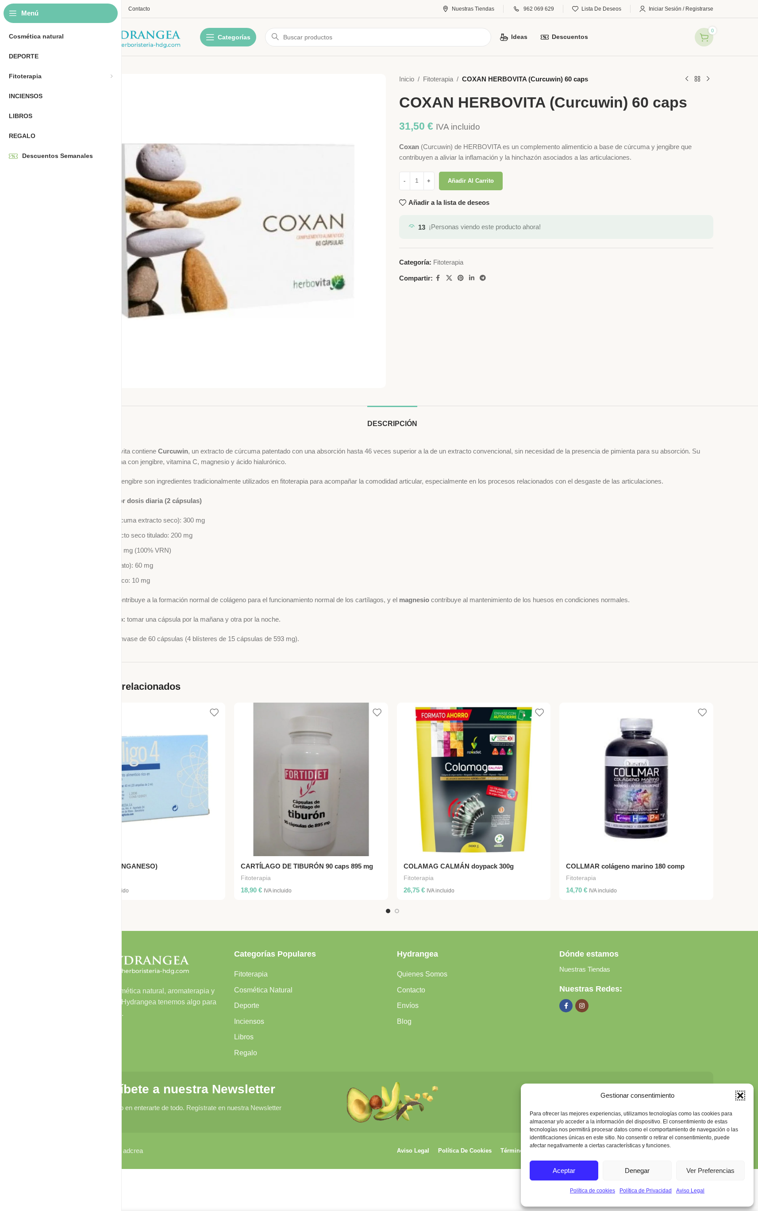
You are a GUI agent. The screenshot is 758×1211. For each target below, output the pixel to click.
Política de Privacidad (645, 1191)
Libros (244, 1037)
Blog (404, 1021)
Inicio (406, 79)
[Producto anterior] (686, 79)
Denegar (637, 1170)
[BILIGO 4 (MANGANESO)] (149, 780)
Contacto (411, 990)
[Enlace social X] (449, 278)
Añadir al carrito (471, 180)
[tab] (392, 419)
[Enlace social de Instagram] (582, 1005)
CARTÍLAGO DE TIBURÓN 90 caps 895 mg (307, 866)
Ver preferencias (710, 1170)
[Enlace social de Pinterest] (460, 278)
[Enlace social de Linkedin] (471, 278)
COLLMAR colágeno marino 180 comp (625, 866)
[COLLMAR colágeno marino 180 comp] (636, 780)
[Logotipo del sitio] (127, 36)
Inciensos (249, 1021)
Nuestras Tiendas (584, 969)
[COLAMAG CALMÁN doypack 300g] (474, 780)
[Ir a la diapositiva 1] (388, 911)
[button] (740, 1095)
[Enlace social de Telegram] (483, 278)
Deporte (246, 1005)
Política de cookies (592, 1191)
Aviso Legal (690, 1191)
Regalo (245, 1053)
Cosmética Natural (263, 990)
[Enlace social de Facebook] (438, 278)
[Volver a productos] (697, 79)
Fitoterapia (438, 79)
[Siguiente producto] (708, 79)
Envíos (408, 1005)
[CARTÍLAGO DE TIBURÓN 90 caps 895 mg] (311, 780)
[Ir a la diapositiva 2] (397, 911)
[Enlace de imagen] (131, 961)
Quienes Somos (422, 974)
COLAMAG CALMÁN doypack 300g (459, 866)
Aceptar (564, 1170)
